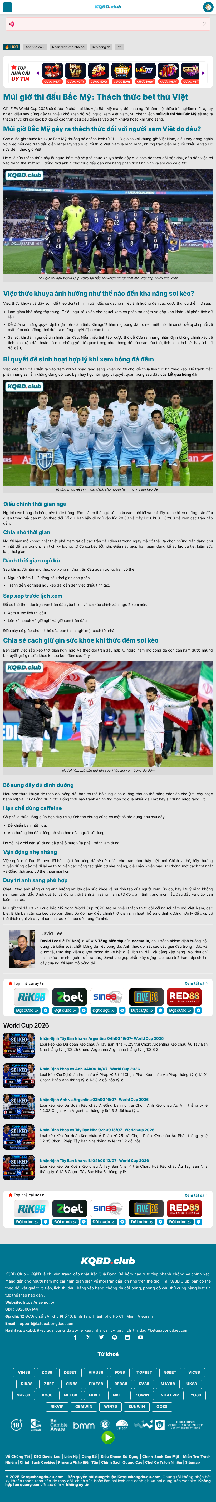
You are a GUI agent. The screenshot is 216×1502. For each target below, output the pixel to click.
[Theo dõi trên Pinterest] (114, 1338)
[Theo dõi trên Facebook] (75, 1338)
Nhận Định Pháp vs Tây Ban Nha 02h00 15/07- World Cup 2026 (97, 1130)
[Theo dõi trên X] (88, 1338)
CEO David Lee (47, 1456)
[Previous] (21, 997)
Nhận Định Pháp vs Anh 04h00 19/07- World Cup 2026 (90, 1068)
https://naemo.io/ (38, 1302)
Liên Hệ (71, 1456)
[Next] (203, 73)
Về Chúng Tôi (17, 1456)
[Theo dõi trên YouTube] (140, 1338)
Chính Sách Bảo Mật (160, 1456)
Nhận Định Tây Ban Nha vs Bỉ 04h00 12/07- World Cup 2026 (94, 1160)
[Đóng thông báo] (204, 24)
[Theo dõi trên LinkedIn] (127, 1338)
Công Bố (89, 1456)
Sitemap (192, 1462)
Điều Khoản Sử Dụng (120, 1456)
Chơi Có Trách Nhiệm (163, 1462)
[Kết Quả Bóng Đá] (108, 7)
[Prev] (38, 73)
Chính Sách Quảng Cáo (121, 1462)
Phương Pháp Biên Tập (78, 1462)
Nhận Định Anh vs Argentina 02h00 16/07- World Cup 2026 (94, 1099)
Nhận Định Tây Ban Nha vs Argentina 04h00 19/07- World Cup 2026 (102, 1038)
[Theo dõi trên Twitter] (101, 1338)
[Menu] (7, 7)
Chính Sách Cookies (37, 1462)
